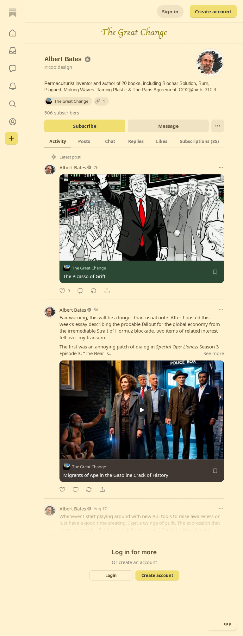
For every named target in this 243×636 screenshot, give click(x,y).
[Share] (107, 291)
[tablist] (134, 141)
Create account (213, 11)
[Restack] (93, 291)
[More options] (221, 167)
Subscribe (85, 126)
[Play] (66, 452)
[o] (141, 410)
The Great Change (89, 268)
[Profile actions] (217, 126)
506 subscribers (61, 112)
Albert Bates (72, 167)
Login (111, 575)
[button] (12, 33)
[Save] (215, 272)
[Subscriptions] (12, 50)
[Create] (11, 138)
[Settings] (217, 452)
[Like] (62, 489)
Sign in (170, 11)
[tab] (57, 141)
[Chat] (12, 68)
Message (168, 126)
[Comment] (80, 291)
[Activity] (12, 86)
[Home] (12, 12)
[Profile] (12, 121)
